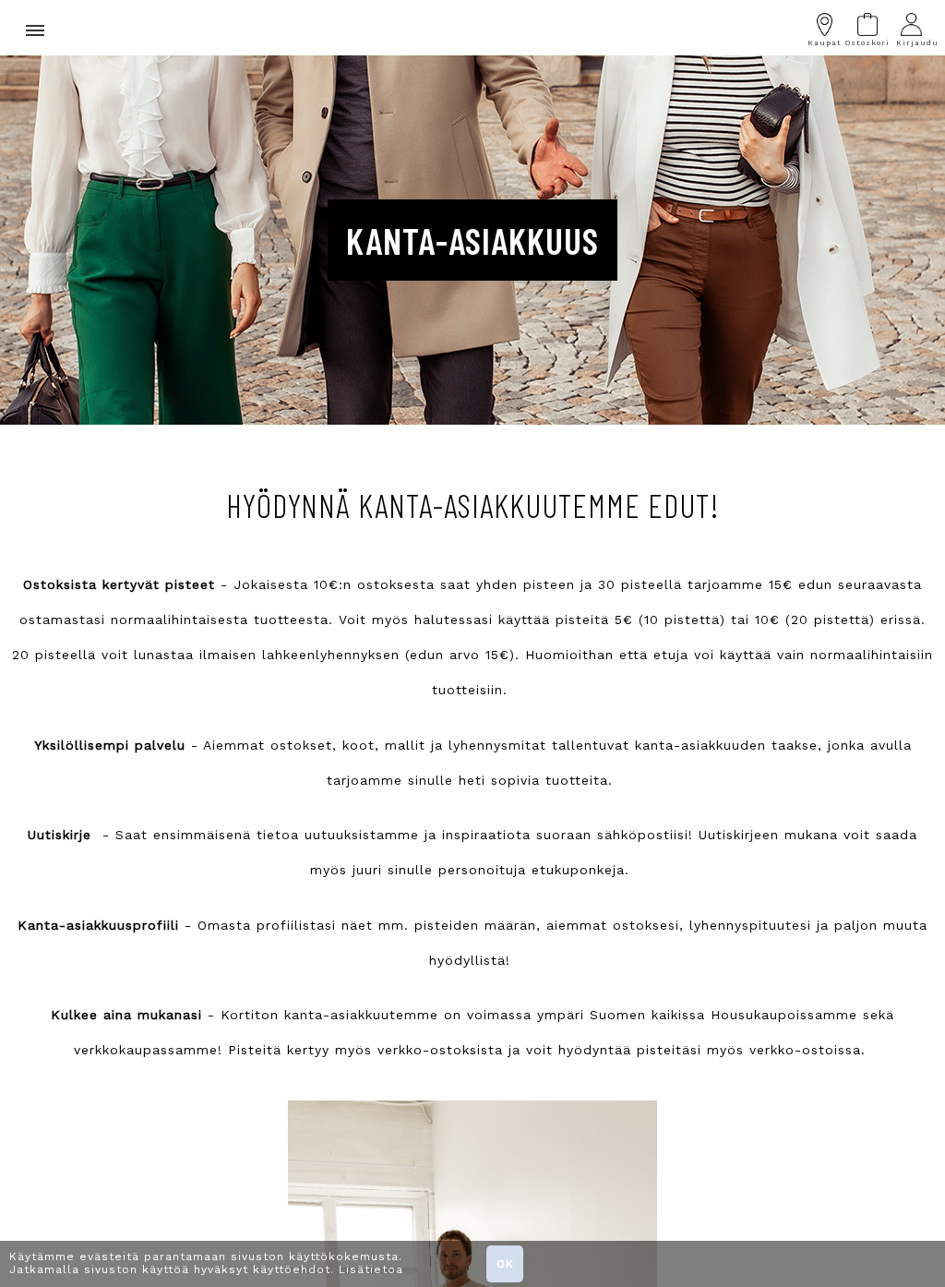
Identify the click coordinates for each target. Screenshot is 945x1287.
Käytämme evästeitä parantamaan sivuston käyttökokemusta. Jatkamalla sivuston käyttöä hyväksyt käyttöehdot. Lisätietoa (206, 1263)
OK (505, 1263)
